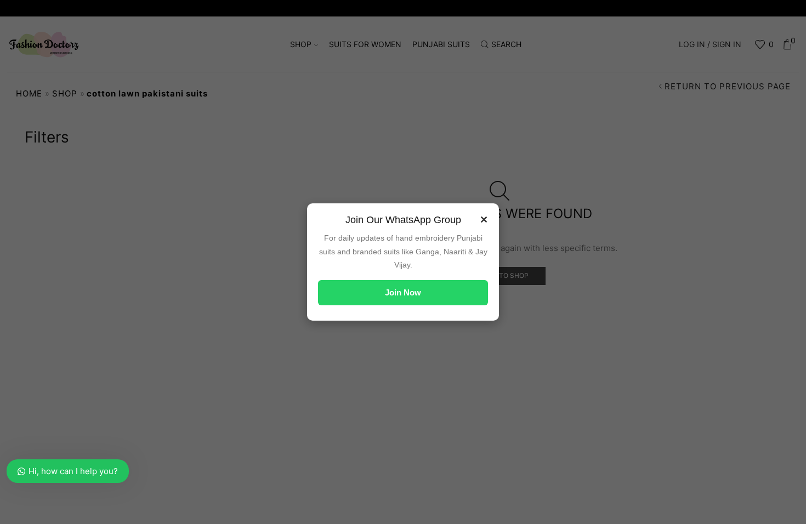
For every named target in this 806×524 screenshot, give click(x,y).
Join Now (403, 292)
